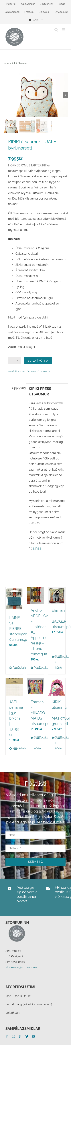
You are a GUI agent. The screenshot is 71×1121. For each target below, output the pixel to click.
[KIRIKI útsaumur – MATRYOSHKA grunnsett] (56, 687)
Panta (13, 667)
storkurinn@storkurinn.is (21, 967)
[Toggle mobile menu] (64, 30)
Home (6, 63)
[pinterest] (20, 1036)
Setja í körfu (38, 360)
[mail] (33, 1036)
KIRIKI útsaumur (19, 63)
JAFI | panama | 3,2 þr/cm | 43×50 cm (16, 718)
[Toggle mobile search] (56, 30)
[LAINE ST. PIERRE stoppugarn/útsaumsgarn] (14, 599)
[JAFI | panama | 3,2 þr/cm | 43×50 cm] (14, 687)
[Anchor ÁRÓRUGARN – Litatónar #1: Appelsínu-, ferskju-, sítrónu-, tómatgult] (35, 595)
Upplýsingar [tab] (18, 388)
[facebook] (6, 1036)
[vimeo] (26, 1036)
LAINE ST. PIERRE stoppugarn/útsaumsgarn (20, 629)
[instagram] (13, 1036)
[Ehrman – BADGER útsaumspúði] (56, 595)
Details (18, 667)
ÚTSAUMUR (44, 371)
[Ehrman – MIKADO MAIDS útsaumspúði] (35, 687)
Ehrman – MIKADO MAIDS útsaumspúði (41, 713)
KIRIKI (37, 548)
